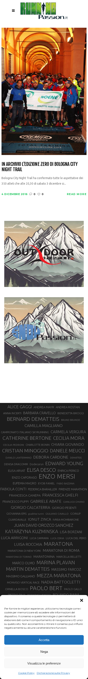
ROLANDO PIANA (66, 595)
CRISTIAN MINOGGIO (25, 450)
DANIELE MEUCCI (67, 450)
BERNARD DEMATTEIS (33, 419)
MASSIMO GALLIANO (20, 576)
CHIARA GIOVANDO (67, 444)
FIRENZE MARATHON (73, 489)
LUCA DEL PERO (76, 538)
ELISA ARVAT (16, 470)
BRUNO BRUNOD (70, 420)
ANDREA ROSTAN (68, 407)
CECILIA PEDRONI (13, 444)
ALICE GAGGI (19, 406)
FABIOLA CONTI (13, 489)
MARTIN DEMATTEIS (28, 569)
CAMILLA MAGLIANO (44, 425)
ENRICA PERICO (68, 470)
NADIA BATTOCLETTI (60, 582)
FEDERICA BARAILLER (42, 489)
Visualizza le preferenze (44, 663)
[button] (81, 600)
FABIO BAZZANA (65, 483)
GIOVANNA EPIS (16, 513)
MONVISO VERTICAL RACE (23, 582)
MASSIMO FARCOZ (66, 569)
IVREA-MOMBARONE (66, 519)
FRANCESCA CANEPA (25, 495)
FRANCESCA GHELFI (60, 495)
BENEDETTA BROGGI (70, 413)
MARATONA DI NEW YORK (24, 550)
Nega (44, 651)
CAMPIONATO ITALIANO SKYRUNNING (25, 432)
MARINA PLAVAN (56, 562)
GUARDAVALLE (17, 519)
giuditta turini (36, 514)
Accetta (44, 640)
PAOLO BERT (46, 588)
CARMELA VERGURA (68, 432)
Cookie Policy (26, 673)
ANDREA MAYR (44, 407)
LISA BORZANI (71, 532)
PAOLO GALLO (73, 589)
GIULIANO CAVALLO (57, 513)
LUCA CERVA (57, 538)
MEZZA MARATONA (59, 575)
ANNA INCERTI (12, 413)
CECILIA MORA (68, 438)
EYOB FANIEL (46, 483)
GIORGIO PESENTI (64, 508)
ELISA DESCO (41, 470)
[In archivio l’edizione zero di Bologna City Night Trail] (44, 91)
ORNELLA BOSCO (16, 589)
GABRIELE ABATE (46, 501)
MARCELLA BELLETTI (68, 556)
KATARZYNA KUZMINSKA (31, 531)
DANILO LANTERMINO (19, 457)
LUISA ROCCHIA (28, 544)
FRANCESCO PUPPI (16, 501)
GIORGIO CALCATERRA (30, 507)
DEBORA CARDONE (50, 457)
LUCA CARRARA (39, 538)
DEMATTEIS (76, 457)
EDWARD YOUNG (64, 463)
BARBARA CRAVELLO (39, 413)
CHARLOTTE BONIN (38, 444)
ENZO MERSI (57, 476)
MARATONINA (44, 556)
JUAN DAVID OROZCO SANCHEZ (43, 525)
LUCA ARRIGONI (14, 538)
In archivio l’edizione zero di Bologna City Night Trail (39, 166)
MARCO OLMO (23, 563)
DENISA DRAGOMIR (16, 464)
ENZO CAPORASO (24, 477)
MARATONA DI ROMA (61, 550)
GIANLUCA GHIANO (74, 502)
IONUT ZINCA (39, 519)
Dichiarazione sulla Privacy (53, 673)
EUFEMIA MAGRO (24, 483)
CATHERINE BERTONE (27, 438)
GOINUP (75, 513)
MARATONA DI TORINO (19, 557)
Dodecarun (37, 464)
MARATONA (58, 544)
